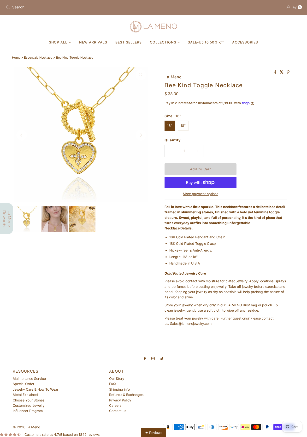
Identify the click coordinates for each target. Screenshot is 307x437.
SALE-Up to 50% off (206, 42)
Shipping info (119, 389)
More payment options (200, 194)
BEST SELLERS (128, 42)
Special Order (23, 384)
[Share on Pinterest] (288, 72)
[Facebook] (145, 358)
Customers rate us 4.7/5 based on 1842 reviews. (62, 434)
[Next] (141, 135)
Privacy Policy (120, 400)
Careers (115, 405)
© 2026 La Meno (26, 427)
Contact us (117, 411)
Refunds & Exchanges (126, 395)
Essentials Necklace (38, 57)
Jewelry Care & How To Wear (35, 389)
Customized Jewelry (29, 405)
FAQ (112, 384)
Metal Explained (25, 395)
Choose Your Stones (28, 400)
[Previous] (21, 135)
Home (16, 57)
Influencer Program (28, 411)
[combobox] (78, 7)
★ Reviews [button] (153, 433)
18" (183, 125)
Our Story (116, 378)
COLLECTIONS (163, 42)
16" (169, 125)
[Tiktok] (161, 358)
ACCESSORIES (245, 42)
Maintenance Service (29, 378)
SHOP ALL (59, 42)
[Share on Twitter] (282, 72)
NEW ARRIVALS (93, 42)
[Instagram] (153, 358)
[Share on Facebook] (275, 72)
